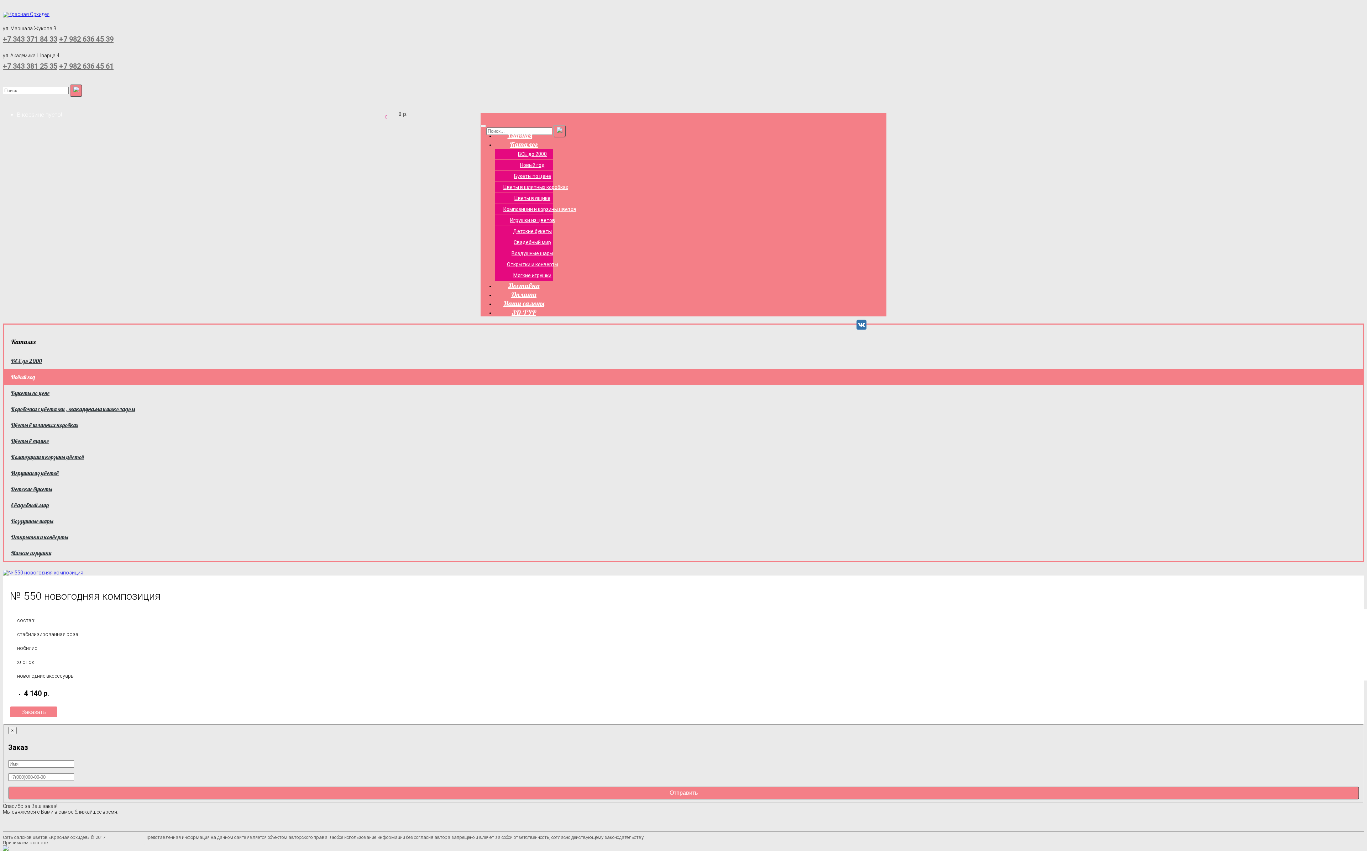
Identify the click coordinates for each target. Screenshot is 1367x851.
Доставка (524, 285)
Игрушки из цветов (532, 220)
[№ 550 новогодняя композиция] (43, 572)
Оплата (523, 294)
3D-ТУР (524, 312)
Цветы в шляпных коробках (535, 187)
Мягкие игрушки (532, 275)
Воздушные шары (532, 253)
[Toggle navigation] (483, 126)
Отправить (684, 793)
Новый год (532, 165)
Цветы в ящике (532, 198)
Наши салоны (523, 303)
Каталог (524, 144)
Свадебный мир (532, 242)
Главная (520, 135)
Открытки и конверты (532, 264)
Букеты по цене (532, 176)
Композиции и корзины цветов (536, 209)
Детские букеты (532, 231)
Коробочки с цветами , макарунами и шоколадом (73, 409)
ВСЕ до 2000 (532, 154)
